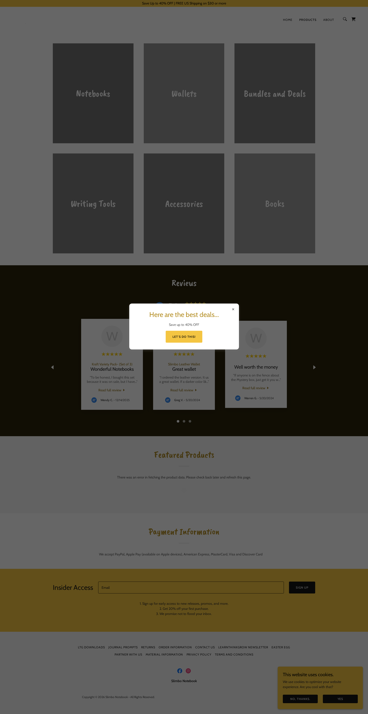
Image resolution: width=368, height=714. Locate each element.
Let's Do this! (184, 337)
